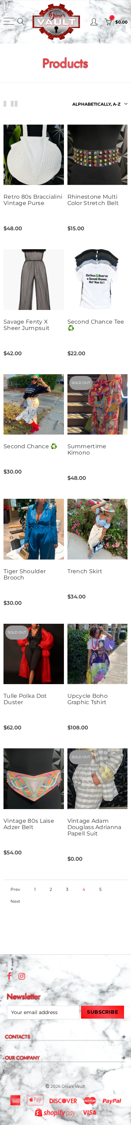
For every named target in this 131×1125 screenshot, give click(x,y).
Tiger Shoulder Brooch (24, 574)
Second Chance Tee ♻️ (95, 325)
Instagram (22, 976)
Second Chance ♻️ (30, 446)
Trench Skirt (85, 571)
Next (15, 901)
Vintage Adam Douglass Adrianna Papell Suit (94, 827)
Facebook (9, 976)
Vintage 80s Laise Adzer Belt (28, 824)
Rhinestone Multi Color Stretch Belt (93, 200)
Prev (15, 889)
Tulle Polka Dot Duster (25, 699)
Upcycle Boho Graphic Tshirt (87, 699)
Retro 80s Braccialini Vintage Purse (32, 200)
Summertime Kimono (87, 449)
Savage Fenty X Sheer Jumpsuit (26, 325)
